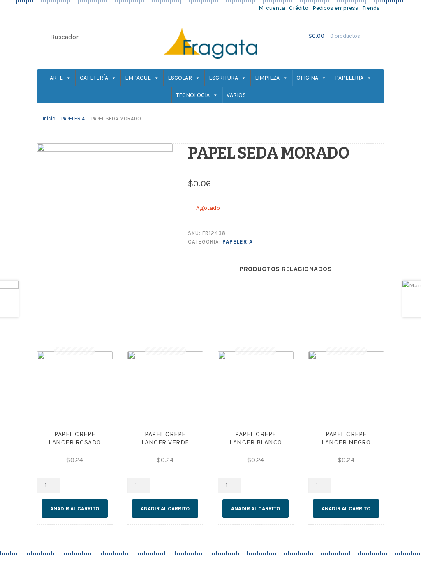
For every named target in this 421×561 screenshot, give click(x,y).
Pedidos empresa (335, 8)
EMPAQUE (138, 77)
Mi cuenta (272, 8)
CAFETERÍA (94, 77)
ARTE (56, 77)
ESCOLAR (180, 77)
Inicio (49, 118)
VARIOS (236, 95)
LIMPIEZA (267, 77)
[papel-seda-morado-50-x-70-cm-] (105, 230)
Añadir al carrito (74, 509)
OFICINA (307, 77)
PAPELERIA (349, 77)
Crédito (298, 8)
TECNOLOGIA (193, 95)
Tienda (371, 8)
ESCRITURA (223, 77)
